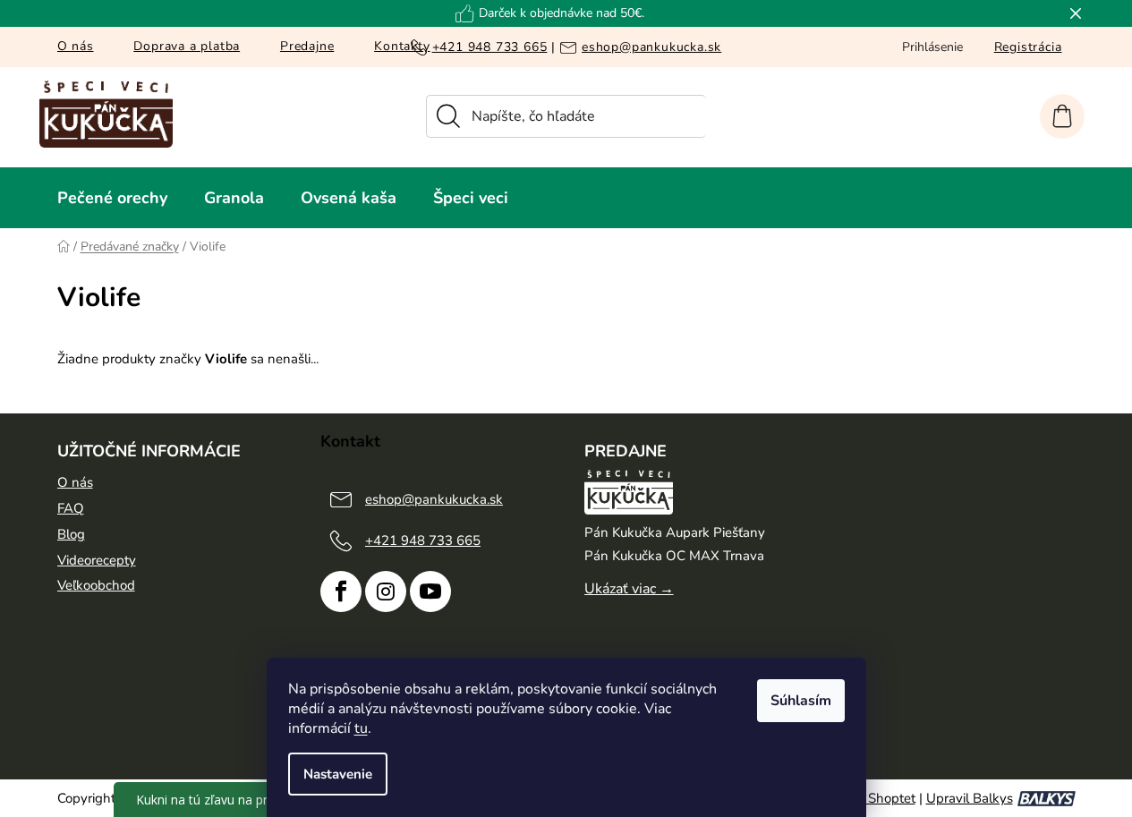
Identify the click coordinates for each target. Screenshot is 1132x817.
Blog (71, 534)
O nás (75, 46)
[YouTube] (430, 591)
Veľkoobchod (96, 585)
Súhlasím (800, 701)
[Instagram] (385, 591)
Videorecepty (96, 560)
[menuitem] (112, 197)
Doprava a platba (186, 46)
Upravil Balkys (969, 798)
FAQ (70, 508)
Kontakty (402, 46)
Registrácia (1028, 46)
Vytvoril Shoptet (867, 798)
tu (361, 728)
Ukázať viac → (629, 589)
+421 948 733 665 (490, 46)
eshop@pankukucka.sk (651, 46)
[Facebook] (341, 591)
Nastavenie (337, 774)
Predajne (307, 46)
